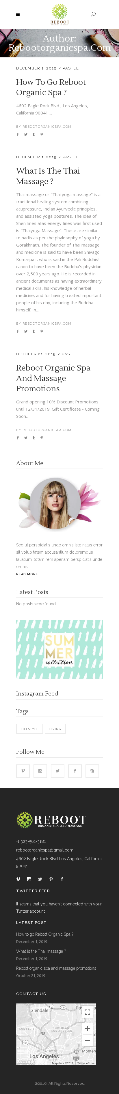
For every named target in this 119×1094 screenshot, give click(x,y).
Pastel (71, 68)
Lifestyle (29, 729)
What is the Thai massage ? (48, 176)
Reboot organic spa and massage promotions (53, 378)
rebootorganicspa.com (47, 127)
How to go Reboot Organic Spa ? (51, 87)
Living (55, 729)
